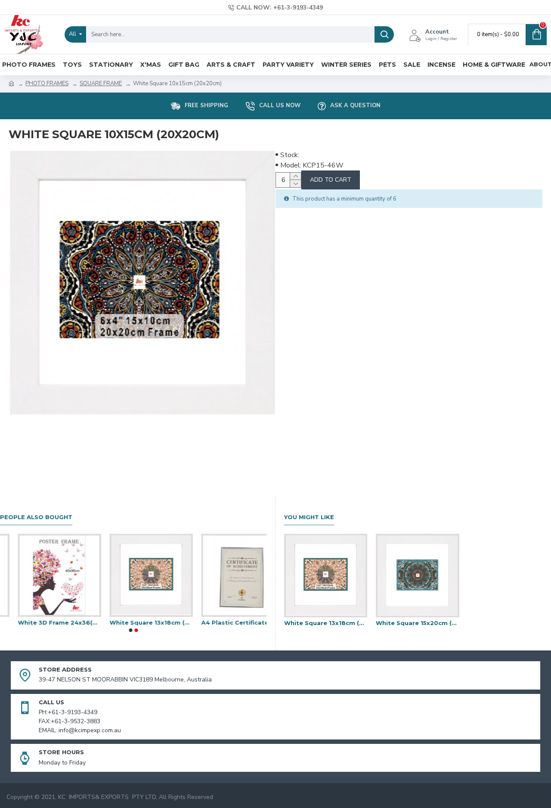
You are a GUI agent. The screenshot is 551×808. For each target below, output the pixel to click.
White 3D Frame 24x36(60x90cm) (41, 622)
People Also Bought (36, 517)
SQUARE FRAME (101, 83)
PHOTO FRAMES (46, 83)
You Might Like (309, 517)
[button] (130, 630)
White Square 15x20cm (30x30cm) (417, 622)
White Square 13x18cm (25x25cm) (133, 622)
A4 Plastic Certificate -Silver (224, 622)
